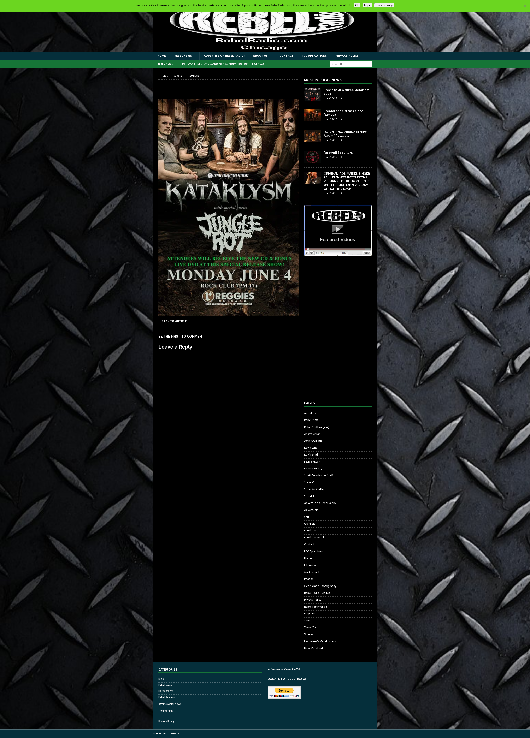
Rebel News (183, 56)
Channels (309, 524)
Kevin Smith (311, 454)
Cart (306, 517)
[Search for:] (351, 64)
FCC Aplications (314, 56)
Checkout (310, 530)
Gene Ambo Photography (320, 586)
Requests (310, 613)
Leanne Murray (313, 468)
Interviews (310, 565)
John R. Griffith (313, 441)
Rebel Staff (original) (316, 427)
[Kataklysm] (228, 313)
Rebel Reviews (166, 697)
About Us (260, 56)
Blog (161, 679)
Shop (307, 620)
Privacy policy (384, 5)
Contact (286, 56)
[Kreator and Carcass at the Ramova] (312, 115)
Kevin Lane (310, 448)
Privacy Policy (347, 56)
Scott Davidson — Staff (318, 475)
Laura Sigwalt (312, 461)
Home (161, 56)
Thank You (310, 627)
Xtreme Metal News (169, 704)
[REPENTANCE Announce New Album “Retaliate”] (312, 136)
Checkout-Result (314, 537)
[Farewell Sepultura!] (312, 157)
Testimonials (165, 711)
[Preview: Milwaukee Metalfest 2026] (312, 94)
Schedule (310, 496)
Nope (367, 5)
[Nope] (525, 6)
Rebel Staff (311, 420)
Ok (357, 5)
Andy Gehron (312, 434)
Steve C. (309, 482)
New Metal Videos (315, 648)
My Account (311, 572)
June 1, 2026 (331, 98)
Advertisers (311, 510)
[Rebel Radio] (265, 49)
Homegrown (165, 691)
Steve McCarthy (314, 489)
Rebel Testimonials (315, 607)
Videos (308, 634)
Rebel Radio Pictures (317, 593)
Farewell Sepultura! (338, 152)
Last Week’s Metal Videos (320, 641)
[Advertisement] (335, 332)
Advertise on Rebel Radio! (224, 56)
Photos (308, 579)
